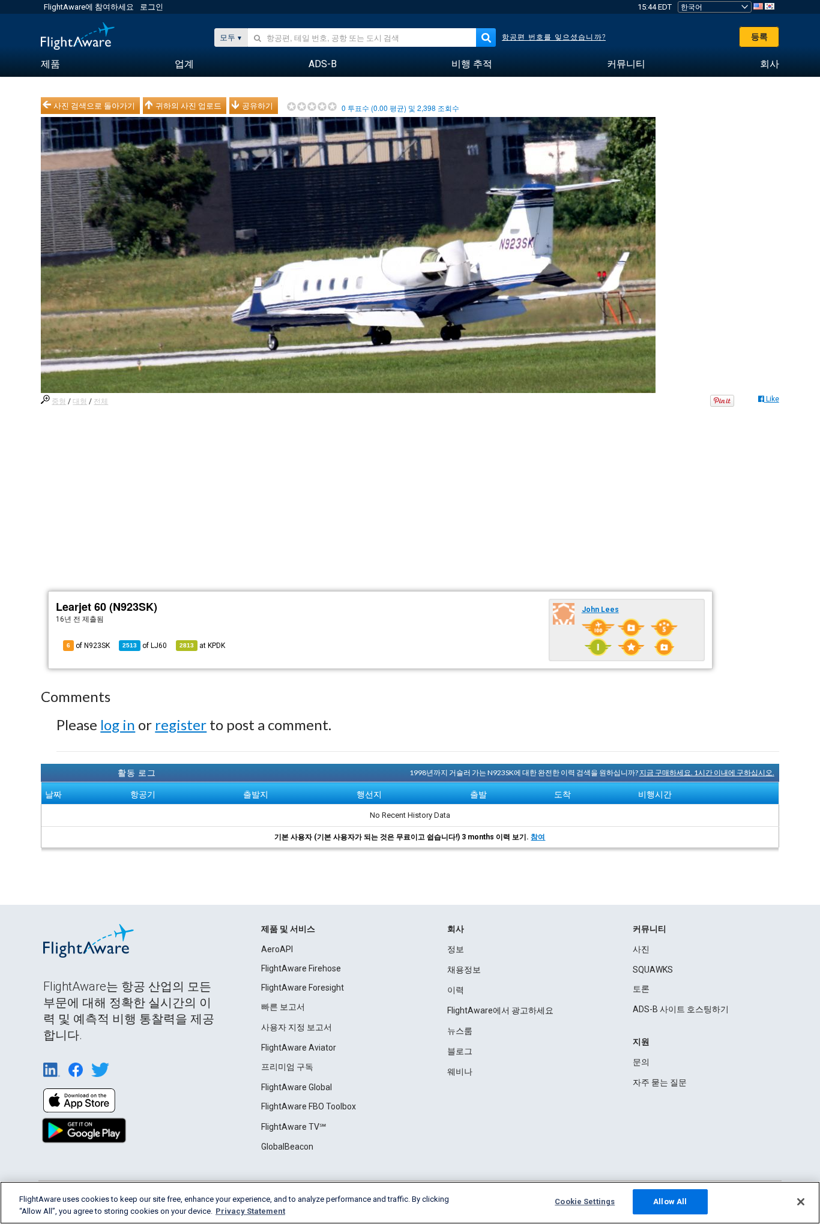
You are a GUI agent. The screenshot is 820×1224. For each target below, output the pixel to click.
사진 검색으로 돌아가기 (94, 105)
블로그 (459, 1051)
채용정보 (464, 969)
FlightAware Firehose (301, 968)
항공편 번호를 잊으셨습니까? (554, 37)
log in (117, 724)
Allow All (670, 1201)
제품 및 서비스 (288, 929)
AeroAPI (277, 949)
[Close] (801, 1202)
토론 (641, 989)
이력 (455, 990)
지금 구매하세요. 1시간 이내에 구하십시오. (706, 772)
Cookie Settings (585, 1201)
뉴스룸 (459, 1031)
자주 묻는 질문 (660, 1082)
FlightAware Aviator (298, 1047)
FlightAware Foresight (302, 987)
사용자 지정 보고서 (296, 1027)
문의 (641, 1062)
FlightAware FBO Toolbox (308, 1106)
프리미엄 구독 (287, 1067)
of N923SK (88, 645)
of (144, 645)
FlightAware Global (296, 1087)
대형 (80, 401)
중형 (59, 401)
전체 (101, 401)
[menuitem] (50, 64)
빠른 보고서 (283, 1007)
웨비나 (459, 1071)
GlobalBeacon (287, 1146)
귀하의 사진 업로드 (188, 105)
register (181, 724)
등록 (759, 36)
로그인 (151, 6)
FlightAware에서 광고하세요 (500, 1010)
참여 (538, 837)
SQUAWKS (653, 969)
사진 (641, 949)
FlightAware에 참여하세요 (89, 6)
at (202, 645)
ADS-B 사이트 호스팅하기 (681, 1009)
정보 (455, 949)
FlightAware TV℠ (293, 1127)
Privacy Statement (250, 1211)
